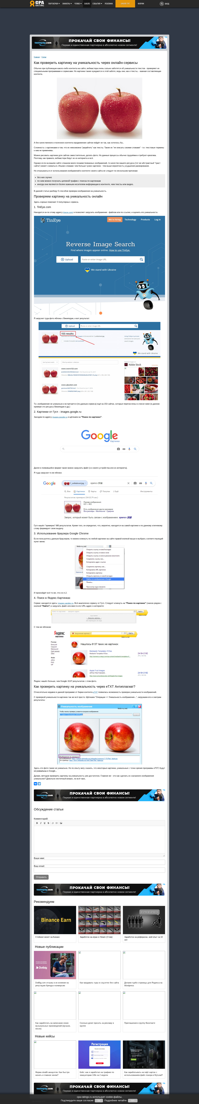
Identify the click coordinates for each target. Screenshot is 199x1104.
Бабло (87, 3)
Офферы (66, 3)
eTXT (95, 692)
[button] (37, 823)
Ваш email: (39, 866)
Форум (141, 3)
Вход (167, 4)
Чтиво (77, 3)
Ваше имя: (39, 858)
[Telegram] (39, 783)
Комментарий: (41, 819)
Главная (37, 57)
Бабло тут (125, 3)
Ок (99, 1101)
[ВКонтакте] (35, 783)
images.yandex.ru (65, 603)
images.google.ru (59, 417)
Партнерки (53, 3)
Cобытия (96, 3)
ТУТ (133, 1101)
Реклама (109, 3)
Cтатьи (44, 57)
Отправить (41, 877)
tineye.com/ (68, 212)
